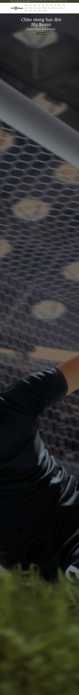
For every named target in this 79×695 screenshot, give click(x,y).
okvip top (30, 10)
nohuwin (41, 0)
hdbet (26, 10)
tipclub (35, 10)
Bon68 (29, 0)
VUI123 (58, 0)
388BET (18, 0)
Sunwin (11, 0)
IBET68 (35, 0)
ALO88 (27, 0)
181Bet (15, 0)
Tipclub (50, 0)
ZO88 (60, 0)
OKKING (45, 0)
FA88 (32, 0)
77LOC (21, 0)
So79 (47, 0)
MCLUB (38, 0)
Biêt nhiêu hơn (41, 33)
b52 (63, 0)
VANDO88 (54, 0)
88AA (24, 0)
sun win (65, 0)
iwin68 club (45, 10)
